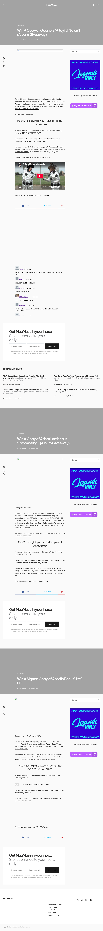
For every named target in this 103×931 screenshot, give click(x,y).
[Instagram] (86, 900)
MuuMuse (51, 4)
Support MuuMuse (55, 904)
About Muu (52, 907)
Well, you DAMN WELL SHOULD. (27, 109)
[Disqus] (40, 236)
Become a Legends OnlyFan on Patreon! (85, 95)
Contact (51, 910)
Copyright (52, 912)
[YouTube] (91, 900)
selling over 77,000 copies (53, 520)
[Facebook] (78, 900)
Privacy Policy (54, 915)
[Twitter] (82, 900)
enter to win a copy (22, 152)
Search (98, 51)
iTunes (47, 195)
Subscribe (52, 346)
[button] (3, 4)
